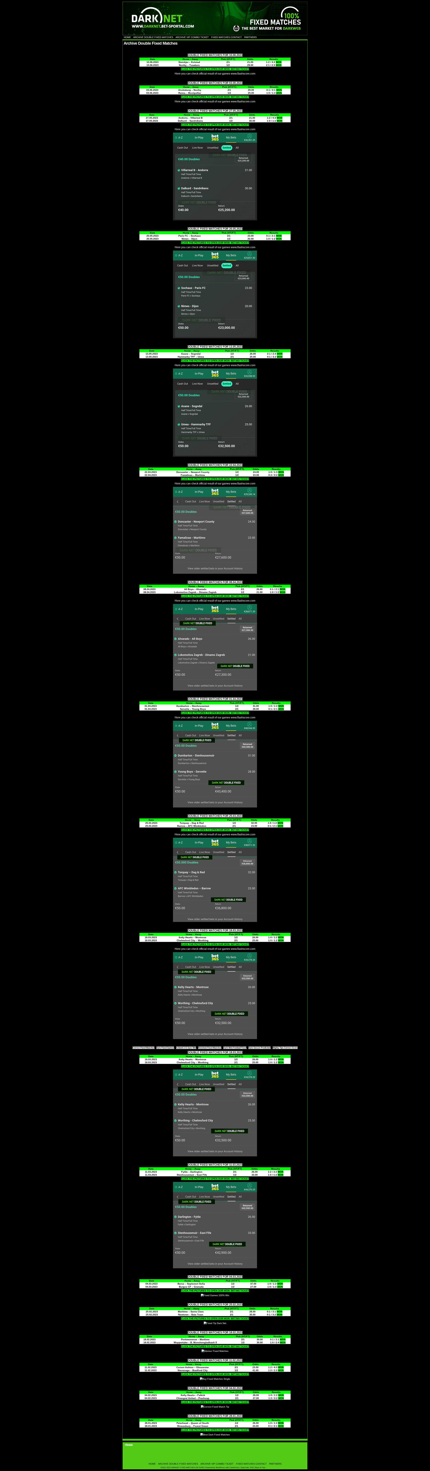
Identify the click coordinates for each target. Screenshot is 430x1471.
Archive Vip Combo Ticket (192, 37)
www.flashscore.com (243, 73)
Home (127, 37)
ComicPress (234, 1467)
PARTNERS (250, 37)
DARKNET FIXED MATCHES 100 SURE (215, 18)
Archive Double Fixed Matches (153, 37)
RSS (252, 1467)
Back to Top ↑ (260, 1467)
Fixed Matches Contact (226, 37)
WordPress (220, 1467)
